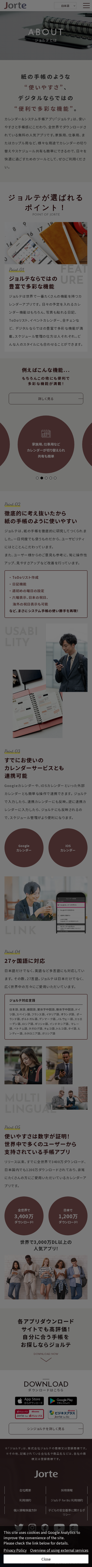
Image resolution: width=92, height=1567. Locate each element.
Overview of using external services (59, 1550)
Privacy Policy (15, 1550)
